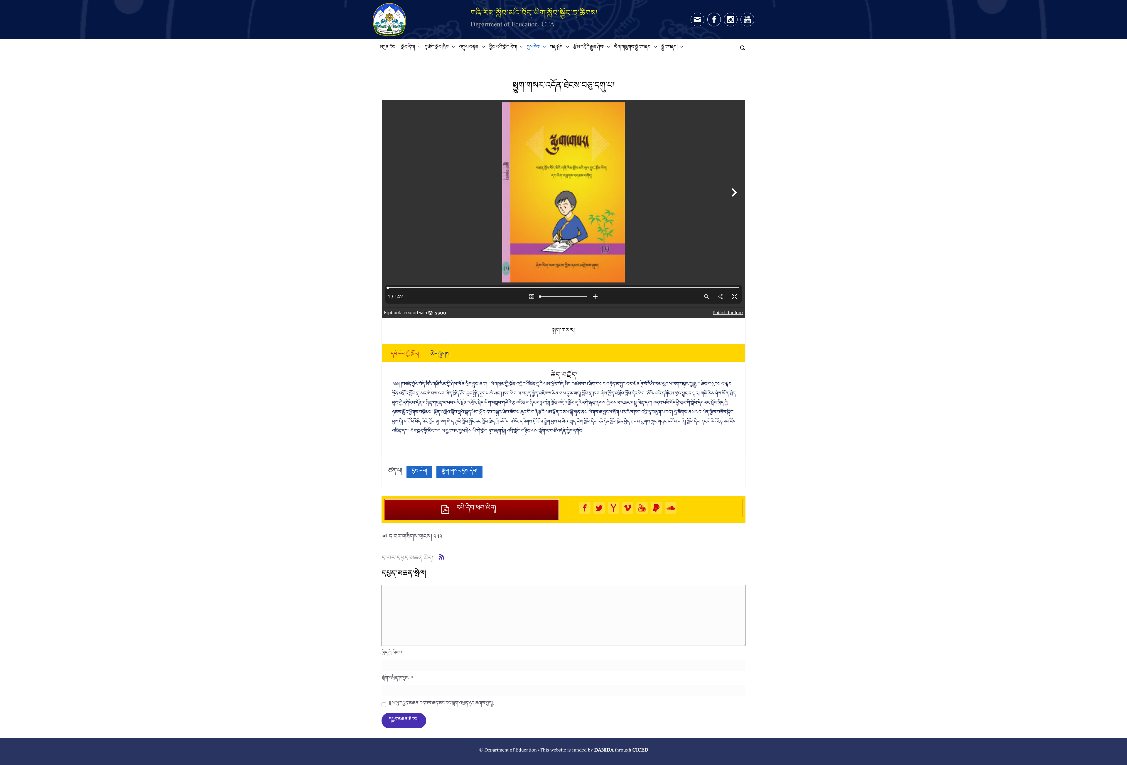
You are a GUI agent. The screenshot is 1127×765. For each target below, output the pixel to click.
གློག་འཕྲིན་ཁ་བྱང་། (397, 679)
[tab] (404, 355)
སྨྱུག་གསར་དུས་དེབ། (459, 472)
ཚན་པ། (395, 472)
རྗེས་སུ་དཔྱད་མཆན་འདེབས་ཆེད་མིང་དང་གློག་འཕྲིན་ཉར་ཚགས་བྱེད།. (441, 704)
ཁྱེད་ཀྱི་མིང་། (392, 654)
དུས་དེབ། (419, 472)
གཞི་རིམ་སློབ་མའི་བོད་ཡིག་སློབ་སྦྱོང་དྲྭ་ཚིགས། (534, 12)
